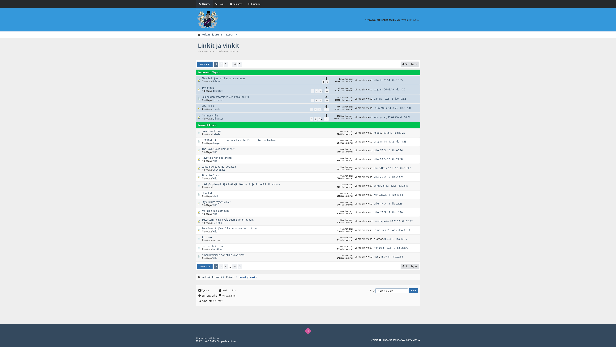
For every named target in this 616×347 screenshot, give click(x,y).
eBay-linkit (208, 106)
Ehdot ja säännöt (392, 339)
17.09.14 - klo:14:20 (391, 212)
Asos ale (207, 237)
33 (327, 91)
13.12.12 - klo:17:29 (393, 132)
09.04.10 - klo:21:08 (391, 159)
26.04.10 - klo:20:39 (391, 177)
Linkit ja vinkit (219, 45)
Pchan (216, 81)
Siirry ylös (205, 266)
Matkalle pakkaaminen (215, 211)
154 (326, 119)
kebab (216, 134)
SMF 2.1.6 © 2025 (206, 341)
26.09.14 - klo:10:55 (391, 80)
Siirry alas (205, 64)
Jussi (376, 256)
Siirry (371, 290)
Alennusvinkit (210, 115)
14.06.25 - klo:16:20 (399, 108)
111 (326, 109)
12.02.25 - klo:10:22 (399, 117)
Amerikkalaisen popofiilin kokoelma (223, 255)
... (230, 64)
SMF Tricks (213, 338)
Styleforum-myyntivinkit (216, 202)
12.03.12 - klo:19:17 (399, 168)
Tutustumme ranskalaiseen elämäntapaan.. (228, 219)
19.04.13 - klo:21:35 (391, 203)
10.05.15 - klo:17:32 (394, 98)
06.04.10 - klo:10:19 (395, 239)
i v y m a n (218, 222)
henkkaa (217, 249)
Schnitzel (379, 185)
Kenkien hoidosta (212, 246)
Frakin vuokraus (211, 131)
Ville (376, 80)
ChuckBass (218, 169)
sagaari (378, 89)
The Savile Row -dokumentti (218, 149)
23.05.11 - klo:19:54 (391, 194)
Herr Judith (208, 193)
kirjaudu (413, 19)
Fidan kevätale (210, 175)
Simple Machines (226, 341)
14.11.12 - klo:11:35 (395, 141)
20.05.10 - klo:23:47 (401, 221)
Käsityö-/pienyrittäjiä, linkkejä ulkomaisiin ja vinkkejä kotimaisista (241, 184)
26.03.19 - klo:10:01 (395, 89)
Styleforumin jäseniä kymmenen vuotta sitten (229, 228)
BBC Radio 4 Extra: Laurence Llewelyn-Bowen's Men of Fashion (239, 140)
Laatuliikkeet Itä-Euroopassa (219, 166)
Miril (215, 196)
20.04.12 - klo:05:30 (398, 230)
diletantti (217, 91)
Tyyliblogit (208, 87)
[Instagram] (308, 331)
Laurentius (380, 108)
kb (213, 187)
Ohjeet (375, 339)
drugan (216, 143)
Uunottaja (380, 230)
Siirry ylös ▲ (413, 339)
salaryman (380, 117)
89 (327, 100)
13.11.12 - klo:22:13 (397, 185)
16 (234, 64)
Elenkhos (217, 100)
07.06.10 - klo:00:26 (391, 150)
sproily (216, 109)
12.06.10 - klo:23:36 (396, 247)
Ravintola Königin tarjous (217, 158)
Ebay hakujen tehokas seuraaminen (223, 78)
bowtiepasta (381, 221)
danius (378, 98)
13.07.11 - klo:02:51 (392, 256)
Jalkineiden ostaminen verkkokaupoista (225, 97)
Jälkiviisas (218, 118)
